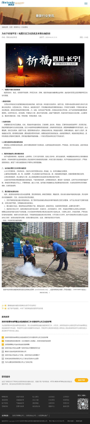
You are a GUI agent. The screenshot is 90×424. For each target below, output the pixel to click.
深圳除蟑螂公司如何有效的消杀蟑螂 (17, 344)
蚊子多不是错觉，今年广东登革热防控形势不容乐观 (25, 308)
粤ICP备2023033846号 (56, 421)
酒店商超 (35, 403)
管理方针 (66, 403)
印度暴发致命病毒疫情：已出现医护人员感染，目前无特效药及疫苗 (28, 341)
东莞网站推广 (43, 415)
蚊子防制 (5, 403)
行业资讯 (25, 27)
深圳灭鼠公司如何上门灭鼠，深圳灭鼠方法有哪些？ (22, 355)
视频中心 (52, 406)
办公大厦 (35, 400)
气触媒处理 (20, 403)
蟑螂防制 (5, 397)
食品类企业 (36, 406)
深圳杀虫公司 (31, 415)
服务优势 (66, 406)
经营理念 (66, 400)
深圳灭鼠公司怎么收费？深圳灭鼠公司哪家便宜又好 (22, 348)
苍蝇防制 (5, 406)
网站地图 (71, 421)
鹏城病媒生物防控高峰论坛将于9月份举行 (22, 305)
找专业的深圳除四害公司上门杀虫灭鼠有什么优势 (22, 358)
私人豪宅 (35, 397)
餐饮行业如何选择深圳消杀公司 (15, 351)
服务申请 (81, 380)
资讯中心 (17, 27)
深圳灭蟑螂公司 (18, 415)
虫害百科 (52, 403)
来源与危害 (20, 397)
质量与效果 (20, 406)
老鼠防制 (5, 400)
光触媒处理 (20, 400)
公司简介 (66, 397)
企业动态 (52, 397)
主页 (10, 27)
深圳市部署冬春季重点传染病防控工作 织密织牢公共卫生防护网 (26, 322)
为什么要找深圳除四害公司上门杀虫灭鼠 (18, 362)
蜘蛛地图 (79, 421)
